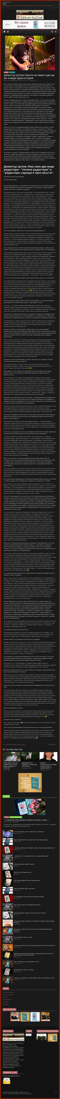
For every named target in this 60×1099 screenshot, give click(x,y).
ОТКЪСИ (7, 817)
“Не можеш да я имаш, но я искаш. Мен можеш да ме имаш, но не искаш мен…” (35, 945)
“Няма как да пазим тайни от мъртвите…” (25, 888)
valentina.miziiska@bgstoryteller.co (11, 1076)
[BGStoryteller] (4, 31)
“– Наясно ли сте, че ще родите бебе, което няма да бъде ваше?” (31, 856)
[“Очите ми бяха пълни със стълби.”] (8, 936)
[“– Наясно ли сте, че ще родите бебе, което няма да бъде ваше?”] (8, 855)
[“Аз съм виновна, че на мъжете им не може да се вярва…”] (8, 896)
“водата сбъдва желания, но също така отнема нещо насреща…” (31, 840)
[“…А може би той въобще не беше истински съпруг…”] (30, 800)
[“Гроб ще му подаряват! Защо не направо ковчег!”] (8, 879)
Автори (6, 72)
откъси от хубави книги (15, 817)
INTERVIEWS (6, 1004)
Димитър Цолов (32, 80)
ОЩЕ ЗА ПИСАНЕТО (8, 994)
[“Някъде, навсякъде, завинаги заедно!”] (8, 863)
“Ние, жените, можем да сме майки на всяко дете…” (27, 904)
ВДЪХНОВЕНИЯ (7, 999)
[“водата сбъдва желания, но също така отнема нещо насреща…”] (8, 839)
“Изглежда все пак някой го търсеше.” (24, 969)
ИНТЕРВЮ (12, 72)
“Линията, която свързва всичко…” (23, 872)
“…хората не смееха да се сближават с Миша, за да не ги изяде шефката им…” (34, 848)
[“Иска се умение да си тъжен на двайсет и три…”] (8, 961)
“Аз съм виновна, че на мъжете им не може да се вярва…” (29, 896)
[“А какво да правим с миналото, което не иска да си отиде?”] (8, 912)
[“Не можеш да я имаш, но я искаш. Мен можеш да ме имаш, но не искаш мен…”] (8, 944)
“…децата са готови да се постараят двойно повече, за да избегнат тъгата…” (34, 978)
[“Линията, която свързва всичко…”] (8, 871)
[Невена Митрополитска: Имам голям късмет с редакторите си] (48, 753)
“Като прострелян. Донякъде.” (14, 744)
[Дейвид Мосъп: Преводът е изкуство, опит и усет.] (30, 753)
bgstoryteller (15, 80)
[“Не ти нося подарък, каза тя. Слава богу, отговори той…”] (8, 831)
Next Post (53, 744)
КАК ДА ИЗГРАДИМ (8, 992)
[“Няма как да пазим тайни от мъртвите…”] (8, 888)
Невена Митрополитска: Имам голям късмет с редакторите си (48, 765)
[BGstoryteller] (13, 1034)
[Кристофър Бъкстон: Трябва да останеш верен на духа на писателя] (11, 753)
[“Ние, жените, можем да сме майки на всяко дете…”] (8, 904)
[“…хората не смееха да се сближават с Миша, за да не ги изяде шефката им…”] (8, 847)
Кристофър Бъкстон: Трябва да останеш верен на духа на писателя (10, 765)
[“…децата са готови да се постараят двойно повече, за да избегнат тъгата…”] (8, 977)
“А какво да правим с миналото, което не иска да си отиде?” (30, 913)
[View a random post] (55, 31)
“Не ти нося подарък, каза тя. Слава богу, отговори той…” (18, 5)
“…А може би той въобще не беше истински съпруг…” (26, 820)
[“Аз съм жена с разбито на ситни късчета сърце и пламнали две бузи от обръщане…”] (8, 928)
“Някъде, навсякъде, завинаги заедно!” (24, 864)
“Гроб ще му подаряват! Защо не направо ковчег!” (27, 880)
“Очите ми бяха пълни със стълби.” (23, 937)
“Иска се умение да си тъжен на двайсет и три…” (27, 961)
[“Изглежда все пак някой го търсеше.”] (8, 969)
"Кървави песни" (24, 80)
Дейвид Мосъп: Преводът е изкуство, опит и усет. (29, 764)
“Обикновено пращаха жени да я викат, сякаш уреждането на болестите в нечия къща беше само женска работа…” (34, 954)
